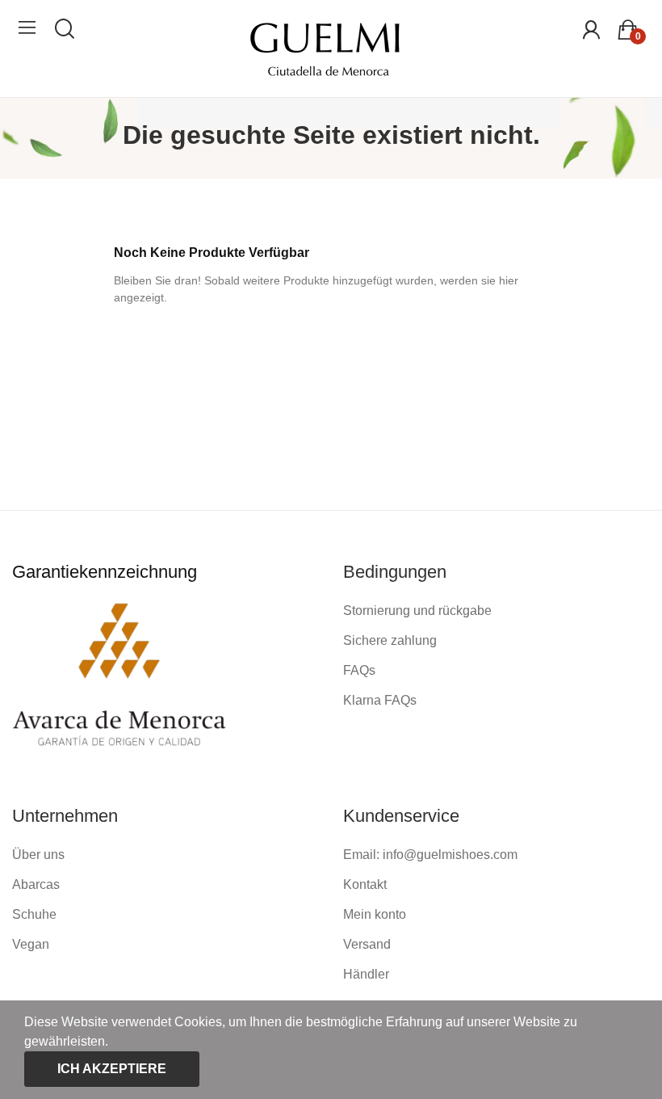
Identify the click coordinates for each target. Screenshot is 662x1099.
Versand (367, 944)
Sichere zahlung (390, 640)
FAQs (359, 670)
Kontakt (365, 884)
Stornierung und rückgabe (417, 610)
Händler (366, 974)
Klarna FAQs (380, 700)
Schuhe (34, 914)
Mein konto (374, 914)
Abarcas (36, 884)
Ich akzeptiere (111, 1069)
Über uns (38, 854)
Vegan (30, 944)
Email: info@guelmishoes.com (430, 854)
